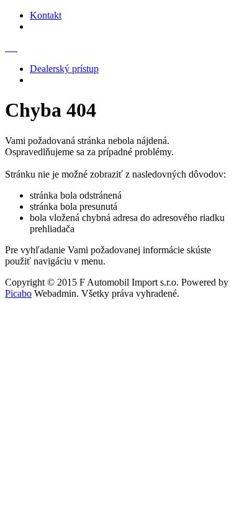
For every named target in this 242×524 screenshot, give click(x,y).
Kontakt (45, 15)
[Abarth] (16, 47)
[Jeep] (13, 47)
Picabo (18, 293)
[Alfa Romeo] (6, 47)
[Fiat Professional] (11, 47)
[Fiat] (8, 47)
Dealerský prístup (64, 68)
